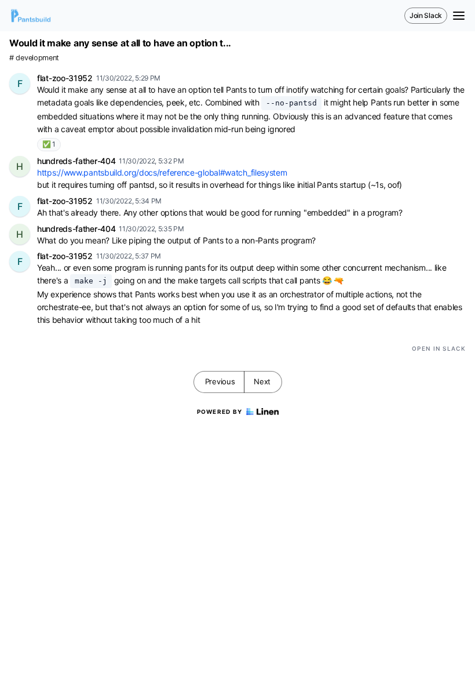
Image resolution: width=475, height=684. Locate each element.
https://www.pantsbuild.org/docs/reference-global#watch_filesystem (162, 172)
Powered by (220, 411)
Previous (220, 381)
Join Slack (426, 15)
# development (34, 57)
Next (262, 381)
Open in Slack (439, 348)
